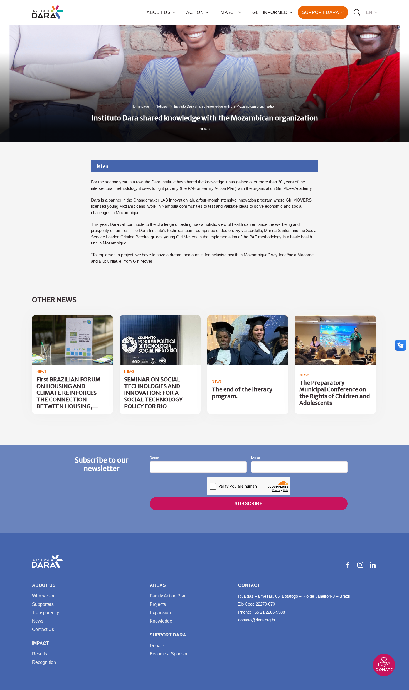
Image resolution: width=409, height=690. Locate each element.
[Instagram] (360, 565)
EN (369, 12)
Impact (227, 12)
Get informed (270, 12)
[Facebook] (348, 565)
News (204, 129)
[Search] (357, 13)
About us (159, 12)
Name (154, 457)
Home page (140, 106)
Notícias (162, 106)
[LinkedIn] (373, 565)
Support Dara (320, 12)
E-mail (256, 457)
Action (195, 12)
